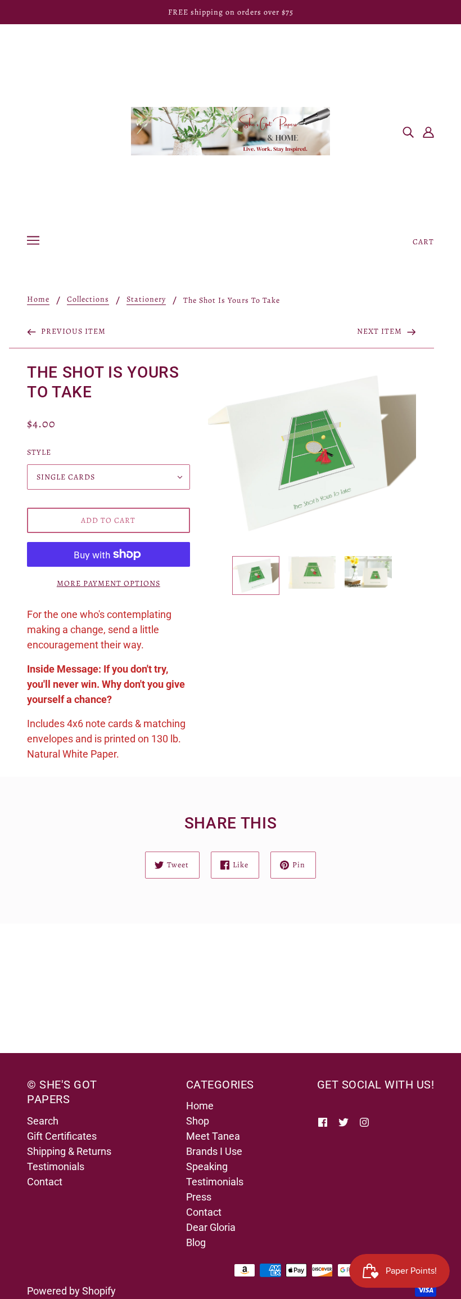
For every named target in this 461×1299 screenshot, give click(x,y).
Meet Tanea (213, 1136)
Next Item (380, 331)
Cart (423, 241)
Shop (197, 1121)
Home (38, 299)
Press (198, 1197)
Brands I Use (214, 1151)
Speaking (207, 1166)
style (39, 452)
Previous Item (72, 331)
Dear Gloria (211, 1227)
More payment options (108, 583)
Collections (88, 299)
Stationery (146, 299)
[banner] (230, 130)
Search (42, 1121)
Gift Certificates (62, 1136)
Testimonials (55, 1166)
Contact (44, 1182)
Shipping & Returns (69, 1151)
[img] (408, 131)
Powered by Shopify (71, 1291)
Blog (196, 1242)
